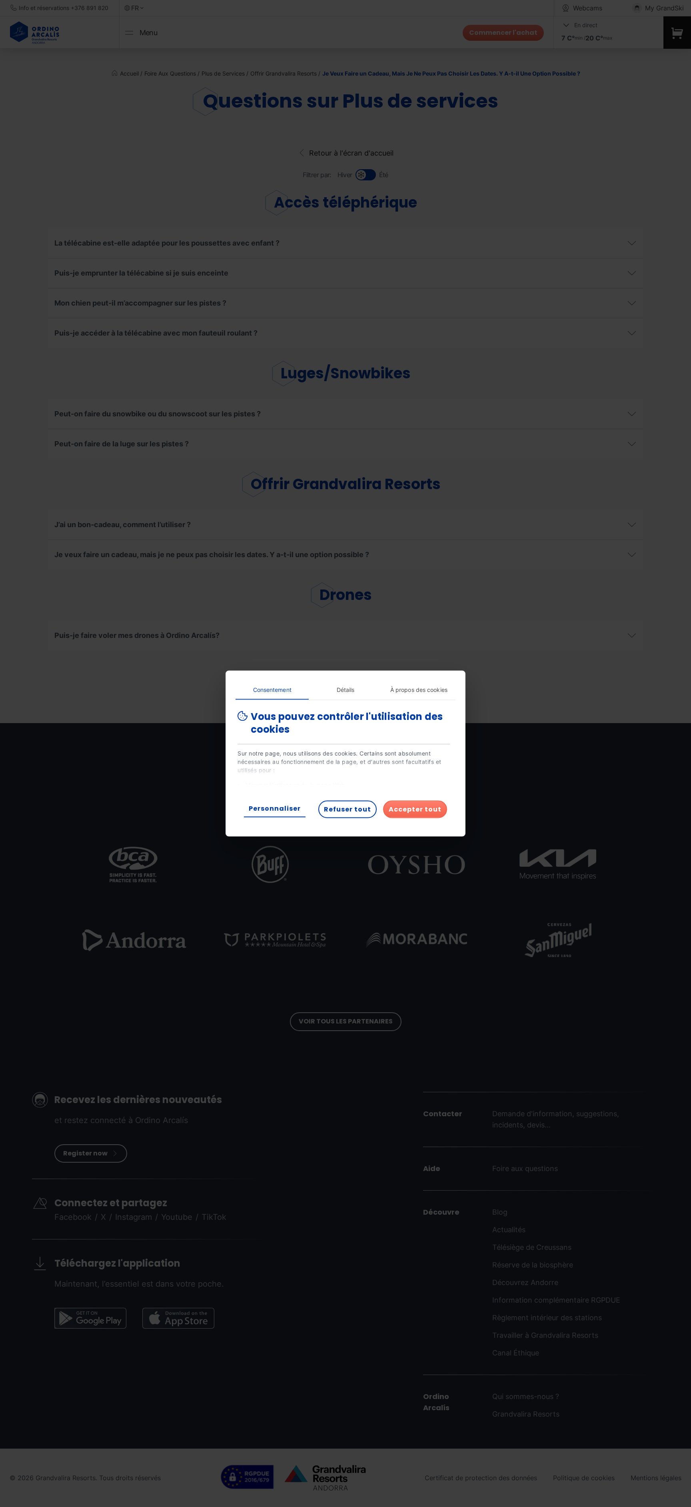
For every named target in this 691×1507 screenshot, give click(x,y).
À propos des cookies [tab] (418, 689)
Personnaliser (275, 808)
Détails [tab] (346, 689)
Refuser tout (347, 809)
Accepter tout (415, 809)
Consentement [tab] (272, 689)
